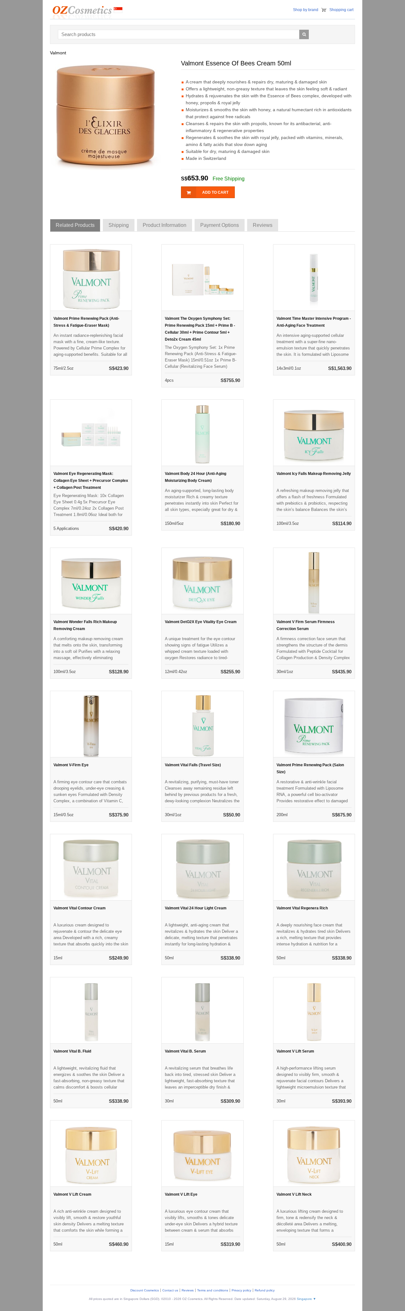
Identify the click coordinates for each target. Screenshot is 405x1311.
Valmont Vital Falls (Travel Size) (193, 765)
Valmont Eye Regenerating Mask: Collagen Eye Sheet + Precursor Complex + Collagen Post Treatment (90, 480)
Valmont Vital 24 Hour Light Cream (196, 908)
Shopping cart (341, 10)
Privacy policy (241, 1290)
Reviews (188, 1290)
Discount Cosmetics (144, 1290)
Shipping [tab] (119, 225)
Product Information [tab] (164, 225)
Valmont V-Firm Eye (71, 765)
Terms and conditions (212, 1290)
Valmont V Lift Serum (295, 1051)
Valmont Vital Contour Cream (79, 908)
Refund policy (265, 1290)
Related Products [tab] (75, 225)
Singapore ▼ (306, 1299)
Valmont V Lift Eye (181, 1194)
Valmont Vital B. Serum (185, 1051)
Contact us (170, 1290)
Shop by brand (305, 10)
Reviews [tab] (262, 225)
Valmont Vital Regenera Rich (302, 908)
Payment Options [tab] (219, 225)
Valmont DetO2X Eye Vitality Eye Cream (201, 622)
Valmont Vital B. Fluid (72, 1051)
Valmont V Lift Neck (294, 1194)
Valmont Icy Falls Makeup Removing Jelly (314, 473)
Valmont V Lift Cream (72, 1194)
